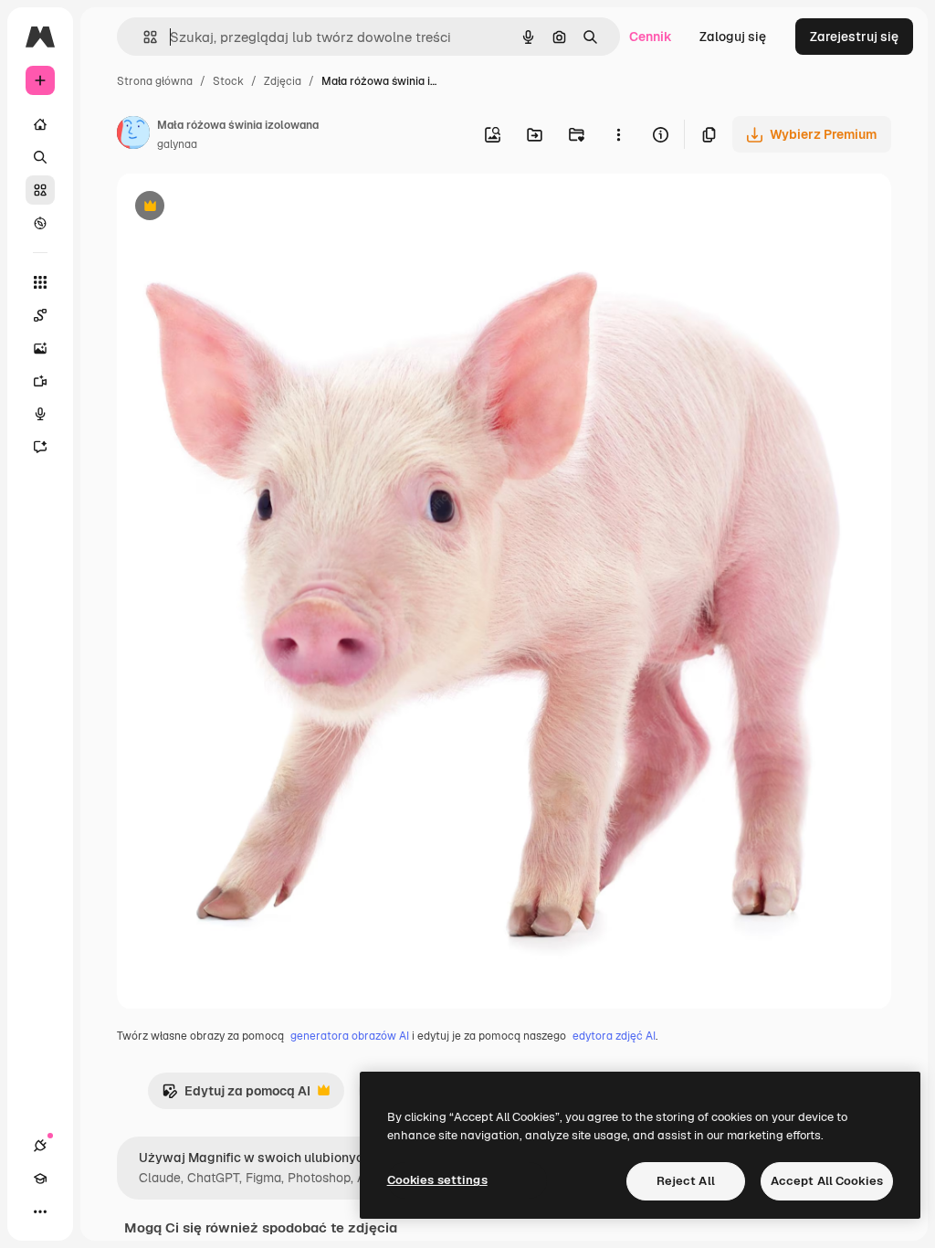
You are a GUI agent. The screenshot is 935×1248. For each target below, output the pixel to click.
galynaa (177, 144)
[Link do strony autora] (133, 135)
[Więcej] (40, 1211)
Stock (228, 81)
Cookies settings (437, 1180)
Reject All (686, 1181)
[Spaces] (40, 315)
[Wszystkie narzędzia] (40, 282)
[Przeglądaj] (40, 223)
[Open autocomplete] (143, 37)
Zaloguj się (732, 36)
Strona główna (155, 81)
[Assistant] (40, 446)
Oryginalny (243, 208)
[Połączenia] (40, 1145)
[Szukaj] (40, 157)
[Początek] (40, 124)
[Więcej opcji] (618, 134)
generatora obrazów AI (349, 1036)
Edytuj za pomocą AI (236, 1096)
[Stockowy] (40, 190)
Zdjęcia (282, 81)
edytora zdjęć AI (614, 1036)
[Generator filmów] (40, 381)
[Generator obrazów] (40, 348)
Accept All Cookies (827, 1181)
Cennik (650, 36)
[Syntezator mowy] (40, 413)
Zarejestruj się (854, 36)
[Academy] (40, 1178)
